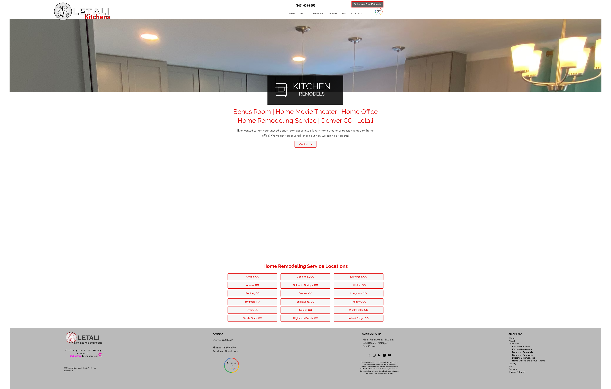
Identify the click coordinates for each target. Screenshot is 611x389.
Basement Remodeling (523, 358)
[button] (317, 13)
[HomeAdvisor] (389, 355)
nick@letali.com (229, 351)
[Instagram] (374, 355)
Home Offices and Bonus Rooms (528, 360)
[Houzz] (379, 355)
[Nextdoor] (384, 355)
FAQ (511, 366)
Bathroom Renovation (523, 355)
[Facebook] (369, 355)
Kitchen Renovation (522, 349)
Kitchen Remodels (521, 346)
